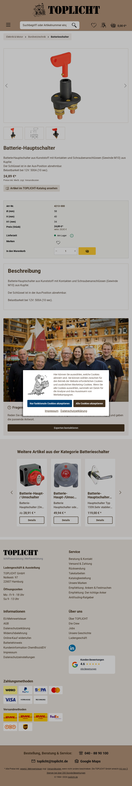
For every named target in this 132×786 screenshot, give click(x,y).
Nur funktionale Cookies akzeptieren (50, 403)
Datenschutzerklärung (73, 411)
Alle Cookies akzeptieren (89, 403)
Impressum (51, 411)
